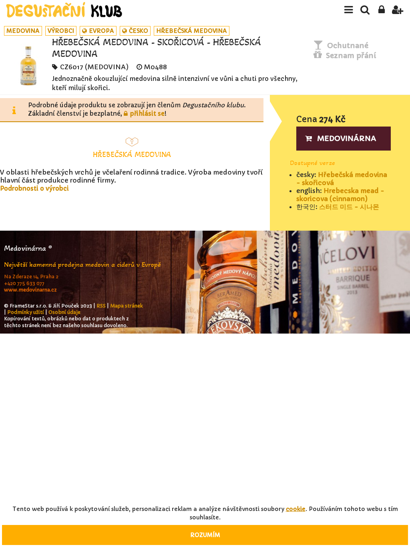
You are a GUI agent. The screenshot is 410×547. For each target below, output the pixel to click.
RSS (101, 306)
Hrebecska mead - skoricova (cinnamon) (340, 195)
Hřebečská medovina (191, 30)
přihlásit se (147, 113)
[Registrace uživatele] (398, 12)
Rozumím (205, 535)
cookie (295, 509)
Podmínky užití (25, 312)
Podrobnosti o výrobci (34, 188)
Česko (138, 30)
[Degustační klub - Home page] (64, 10)
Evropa (101, 30)
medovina (23, 30)
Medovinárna (346, 138)
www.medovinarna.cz (30, 290)
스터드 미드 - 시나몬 (349, 207)
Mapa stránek (126, 306)
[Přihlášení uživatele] (381, 12)
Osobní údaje (64, 312)
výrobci (61, 30)
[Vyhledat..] (365, 12)
